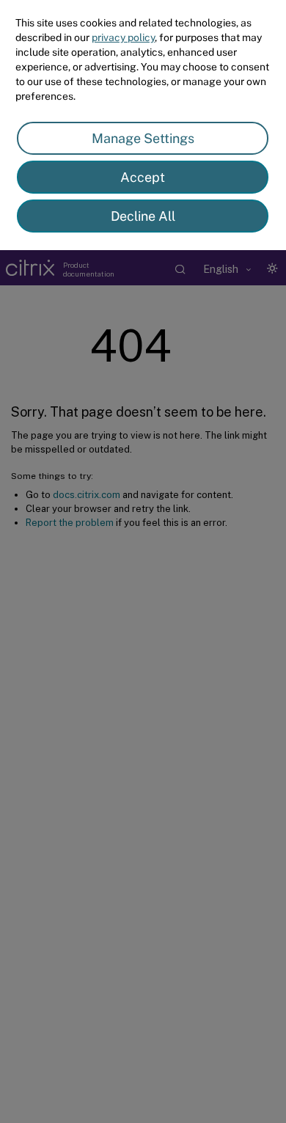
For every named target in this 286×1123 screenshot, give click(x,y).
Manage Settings (143, 138)
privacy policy (123, 37)
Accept (142, 177)
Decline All (143, 216)
